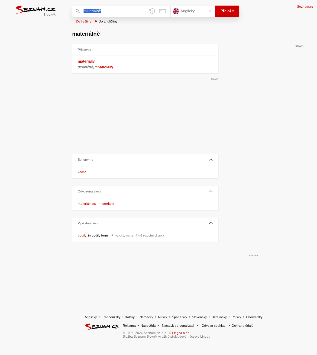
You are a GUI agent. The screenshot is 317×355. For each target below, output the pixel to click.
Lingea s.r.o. (181, 333)
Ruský (162, 317)
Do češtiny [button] (83, 21)
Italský (130, 317)
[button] (145, 159)
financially (104, 67)
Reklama (129, 325)
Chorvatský (254, 317)
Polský (236, 317)
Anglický (91, 317)
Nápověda (148, 325)
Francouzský (111, 317)
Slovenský (199, 317)
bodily (82, 235)
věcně (82, 172)
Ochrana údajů (242, 325)
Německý (146, 317)
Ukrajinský (219, 317)
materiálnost (87, 203)
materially (86, 61)
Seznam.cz (305, 6)
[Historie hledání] (152, 11)
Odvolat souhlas (213, 325)
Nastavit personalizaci (178, 325)
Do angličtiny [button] (108, 21)
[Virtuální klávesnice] (162, 11)
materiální (107, 203)
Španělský (179, 317)
